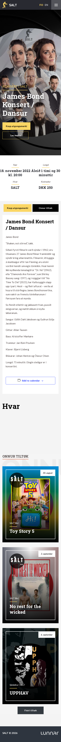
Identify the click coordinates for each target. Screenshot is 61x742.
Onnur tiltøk (45, 208)
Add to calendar (31, 380)
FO (41, 4)
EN (46, 4)
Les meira (15, 135)
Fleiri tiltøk (30, 710)
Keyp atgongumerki (16, 126)
